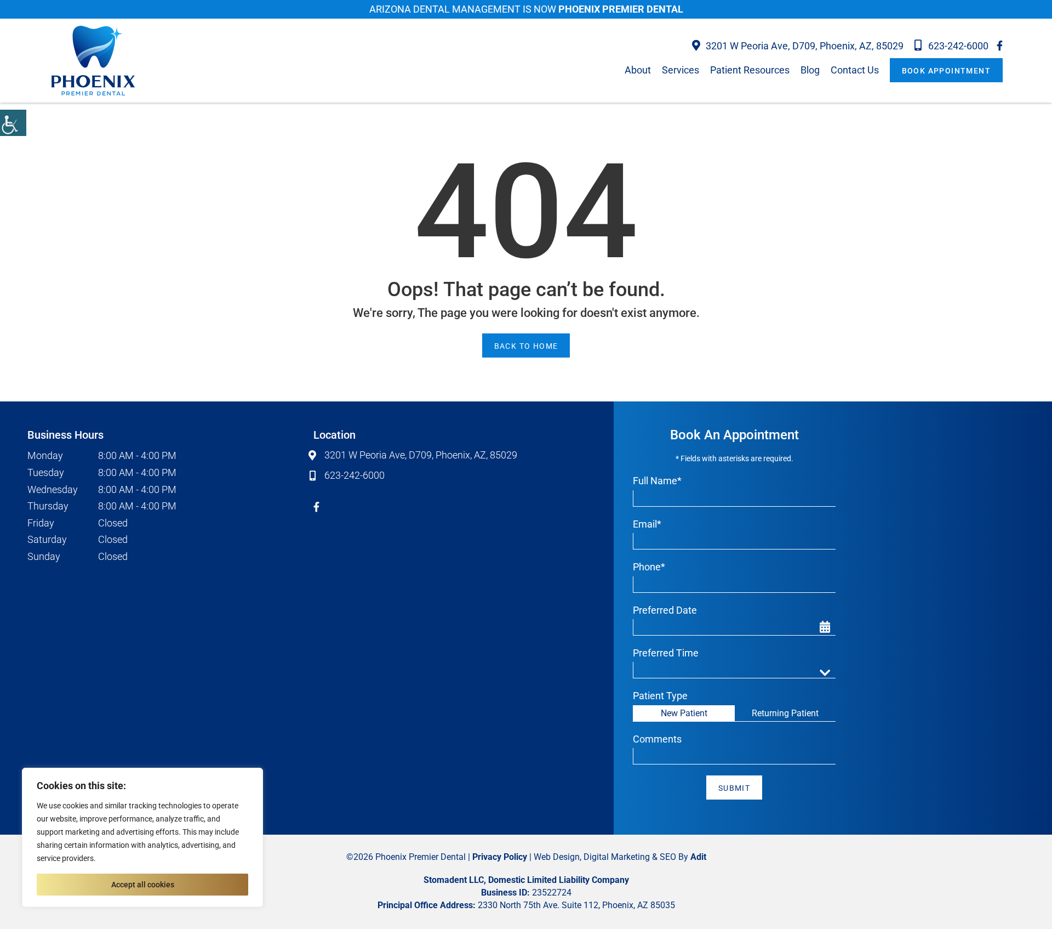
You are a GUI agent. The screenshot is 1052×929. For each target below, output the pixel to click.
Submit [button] (734, 788)
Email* (647, 524)
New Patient (684, 713)
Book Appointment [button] (946, 70)
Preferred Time (666, 653)
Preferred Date (665, 610)
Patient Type (660, 695)
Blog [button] (810, 70)
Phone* (649, 567)
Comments (657, 739)
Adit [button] (698, 857)
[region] (142, 837)
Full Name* (657, 480)
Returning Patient (785, 713)
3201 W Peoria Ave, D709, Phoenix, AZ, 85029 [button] (805, 46)
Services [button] (680, 70)
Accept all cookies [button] (142, 884)
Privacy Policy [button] (499, 857)
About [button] (638, 70)
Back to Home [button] (526, 346)
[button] (13, 123)
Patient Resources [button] (750, 70)
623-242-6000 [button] (958, 46)
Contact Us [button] (855, 70)
